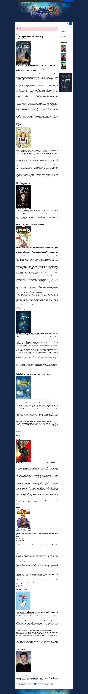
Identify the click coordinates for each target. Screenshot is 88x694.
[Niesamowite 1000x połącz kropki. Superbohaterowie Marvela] (23, 236)
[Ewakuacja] (23, 451)
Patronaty (44, 23)
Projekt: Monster (63, 61)
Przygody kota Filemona (21, 589)
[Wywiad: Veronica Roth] (23, 661)
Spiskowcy (18, 507)
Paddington (62, 44)
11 (36, 684)
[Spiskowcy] (23, 519)
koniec (52, 684)
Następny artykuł (47, 684)
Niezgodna (62, 52)
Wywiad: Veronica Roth (21, 649)
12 (38, 684)
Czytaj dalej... (18, 123)
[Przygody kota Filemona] (23, 600)
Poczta (37, 690)
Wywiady (19, 681)
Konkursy (59, 23)
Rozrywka (51, 23)
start (17, 684)
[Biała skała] (65, 82)
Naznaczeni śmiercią (20, 310)
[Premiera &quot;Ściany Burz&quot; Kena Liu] (23, 196)
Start (18, 23)
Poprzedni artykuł (22, 684)
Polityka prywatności (49, 690)
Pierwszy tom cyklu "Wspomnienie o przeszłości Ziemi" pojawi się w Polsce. (33, 374)
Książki (19, 220)
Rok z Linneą (18, 126)
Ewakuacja (18, 439)
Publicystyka (35, 23)
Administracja (42, 690)
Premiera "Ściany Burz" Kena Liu (23, 184)
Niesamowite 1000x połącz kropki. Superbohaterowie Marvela (30, 224)
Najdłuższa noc (19, 40)
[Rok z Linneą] (23, 137)
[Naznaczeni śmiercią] (23, 321)
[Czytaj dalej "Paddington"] (63, 48)
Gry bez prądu (20, 585)
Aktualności (26, 23)
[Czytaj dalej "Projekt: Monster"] (63, 65)
